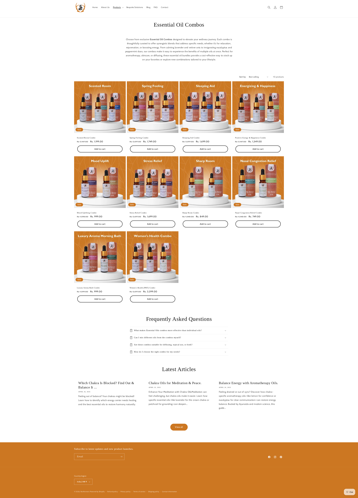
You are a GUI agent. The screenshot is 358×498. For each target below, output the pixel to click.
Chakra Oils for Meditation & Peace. (175, 383)
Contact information (169, 492)
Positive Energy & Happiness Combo (250, 138)
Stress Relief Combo (138, 213)
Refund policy (112, 492)
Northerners (85, 492)
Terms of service (139, 492)
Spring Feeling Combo (139, 138)
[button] (118, 7)
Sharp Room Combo (190, 213)
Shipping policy (153, 492)
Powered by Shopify (97, 492)
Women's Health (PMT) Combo (142, 288)
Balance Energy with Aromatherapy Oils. (248, 383)
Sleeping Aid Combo (191, 138)
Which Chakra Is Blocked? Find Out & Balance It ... (106, 385)
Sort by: (242, 77)
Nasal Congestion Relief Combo (248, 213)
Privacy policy (126, 492)
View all (179, 427)
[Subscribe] (121, 456)
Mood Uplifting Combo (87, 213)
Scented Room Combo (86, 138)
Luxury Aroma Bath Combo (88, 288)
